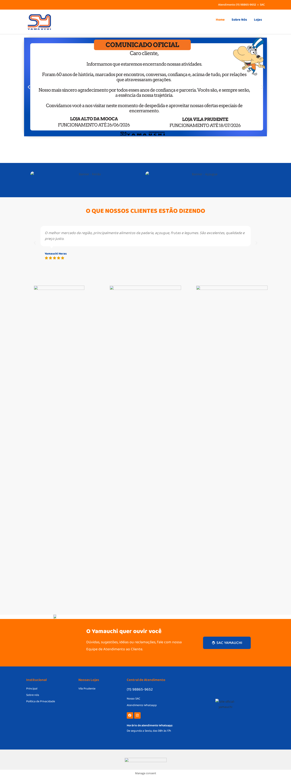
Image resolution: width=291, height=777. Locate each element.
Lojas (258, 19)
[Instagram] (137, 715)
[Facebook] (130, 715)
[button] (29, 87)
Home (220, 19)
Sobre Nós (239, 19)
